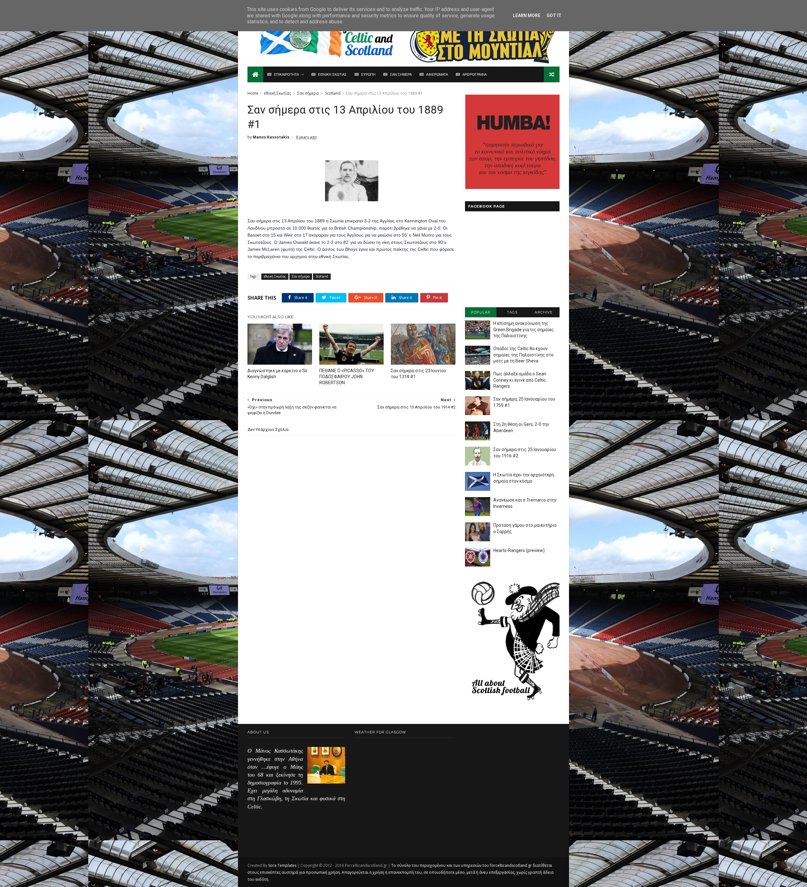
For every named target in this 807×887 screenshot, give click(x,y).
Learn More (526, 15)
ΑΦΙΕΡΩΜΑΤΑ (437, 74)
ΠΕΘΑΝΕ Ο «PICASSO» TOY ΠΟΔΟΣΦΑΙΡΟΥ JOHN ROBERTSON (346, 376)
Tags (512, 312)
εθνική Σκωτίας (277, 93)
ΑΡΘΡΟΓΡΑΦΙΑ (474, 74)
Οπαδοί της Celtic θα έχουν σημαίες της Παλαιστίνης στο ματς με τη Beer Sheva (523, 354)
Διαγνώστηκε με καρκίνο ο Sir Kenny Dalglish (277, 373)
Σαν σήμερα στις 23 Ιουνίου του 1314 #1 (418, 373)
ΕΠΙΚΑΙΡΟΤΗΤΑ (286, 74)
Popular (481, 312)
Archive (544, 312)
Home (252, 93)
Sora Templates (282, 865)
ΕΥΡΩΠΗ (368, 74)
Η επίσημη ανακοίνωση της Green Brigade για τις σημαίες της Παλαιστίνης (523, 329)
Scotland (332, 93)
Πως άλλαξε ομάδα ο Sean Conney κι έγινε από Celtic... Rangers (521, 380)
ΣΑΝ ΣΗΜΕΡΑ (401, 74)
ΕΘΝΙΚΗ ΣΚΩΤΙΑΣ (332, 74)
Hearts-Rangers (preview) (519, 550)
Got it (554, 15)
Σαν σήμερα (308, 93)
